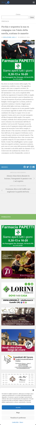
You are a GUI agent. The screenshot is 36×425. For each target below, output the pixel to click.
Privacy (21, 422)
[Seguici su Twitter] (27, 167)
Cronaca (5, 21)
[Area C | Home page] (7, 2)
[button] (33, 390)
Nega (18, 412)
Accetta (18, 407)
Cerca (18, 14)
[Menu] (33, 2)
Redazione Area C (10, 37)
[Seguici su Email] (33, 167)
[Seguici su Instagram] (30, 167)
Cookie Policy (15, 422)
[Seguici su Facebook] (25, 167)
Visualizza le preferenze (18, 418)
